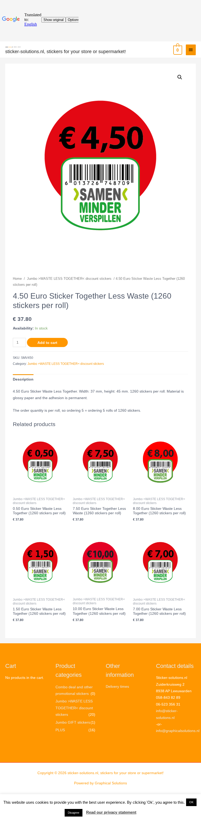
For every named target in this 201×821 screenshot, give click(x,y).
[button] (191, 802)
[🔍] (180, 77)
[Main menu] (191, 49)
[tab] (23, 379)
